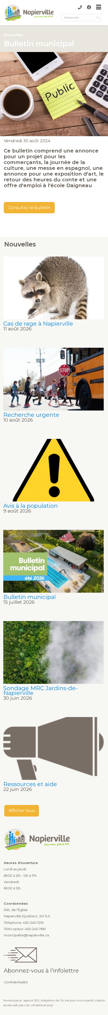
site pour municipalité (79, 1000)
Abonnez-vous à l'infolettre (41, 970)
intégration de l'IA (52, 1000)
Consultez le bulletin (29, 207)
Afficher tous (22, 810)
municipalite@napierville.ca (26, 935)
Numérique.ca (12, 1000)
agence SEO (31, 1000)
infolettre (37, 1005)
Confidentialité (16, 982)
